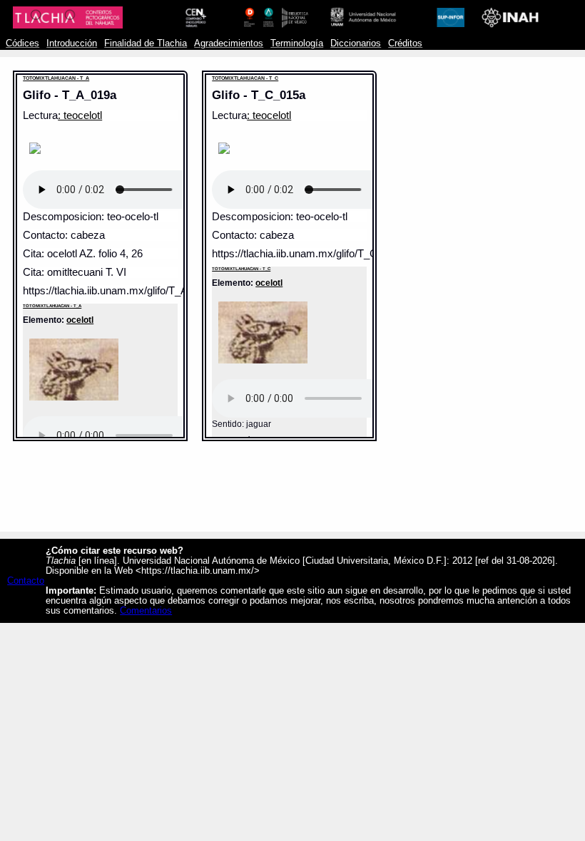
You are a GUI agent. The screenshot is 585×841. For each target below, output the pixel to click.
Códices (22, 43)
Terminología (296, 43)
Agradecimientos (228, 43)
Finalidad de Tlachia (145, 43)
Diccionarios (355, 43)
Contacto (25, 581)
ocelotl (79, 319)
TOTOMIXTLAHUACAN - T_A (56, 78)
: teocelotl (80, 115)
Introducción (71, 43)
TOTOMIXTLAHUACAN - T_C (245, 78)
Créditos (405, 43)
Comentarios (146, 611)
